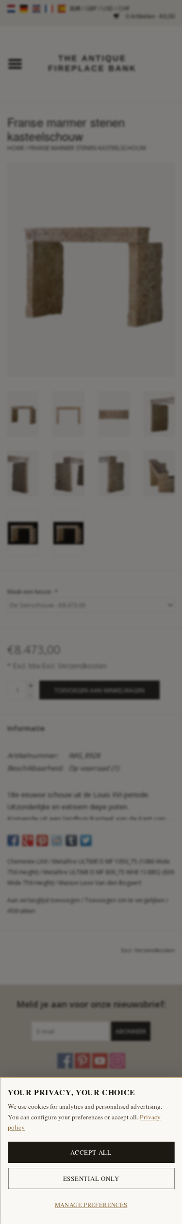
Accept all (91, 1152)
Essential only (91, 1178)
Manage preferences (91, 1205)
